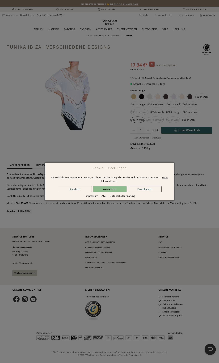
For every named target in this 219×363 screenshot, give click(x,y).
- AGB (103, 195)
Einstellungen (144, 189)
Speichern (74, 189)
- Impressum (91, 195)
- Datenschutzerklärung (121, 195)
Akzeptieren (109, 189)
